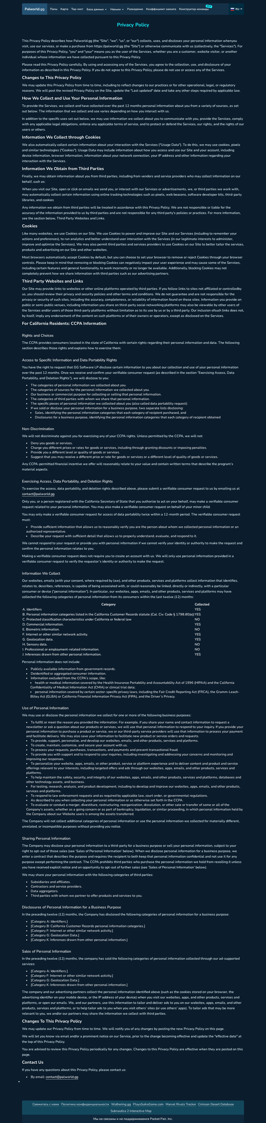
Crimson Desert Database (216, 1104)
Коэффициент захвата (161, 9)
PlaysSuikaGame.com (148, 1104)
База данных (95, 9)
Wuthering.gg (121, 1104)
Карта (64, 9)
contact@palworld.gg (38, 494)
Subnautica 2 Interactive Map (131, 1111)
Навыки (115, 9)
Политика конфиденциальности (85, 1104)
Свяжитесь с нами (45, 1104)
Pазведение (135, 9)
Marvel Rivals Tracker (181, 1104)
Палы (53, 9)
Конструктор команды (194, 8)
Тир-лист (77, 9)
